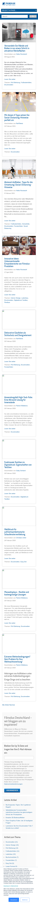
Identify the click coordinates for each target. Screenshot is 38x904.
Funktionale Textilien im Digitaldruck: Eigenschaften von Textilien (18, 465)
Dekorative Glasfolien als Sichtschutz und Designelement (17, 334)
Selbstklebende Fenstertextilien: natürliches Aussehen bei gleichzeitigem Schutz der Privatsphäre (19, 812)
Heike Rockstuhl (21, 54)
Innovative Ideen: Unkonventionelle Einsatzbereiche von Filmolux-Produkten (17, 262)
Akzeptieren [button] (13, 900)
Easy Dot (23, 562)
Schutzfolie (25, 224)
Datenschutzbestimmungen (13, 784)
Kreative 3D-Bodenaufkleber (15, 817)
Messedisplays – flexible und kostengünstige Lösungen (16, 593)
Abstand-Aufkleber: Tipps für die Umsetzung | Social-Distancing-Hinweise (18, 185)
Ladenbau (24, 298)
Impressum (7, 886)
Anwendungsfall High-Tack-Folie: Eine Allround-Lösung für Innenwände (18, 400)
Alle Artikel (5, 705)
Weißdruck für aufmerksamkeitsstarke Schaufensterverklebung (14, 532)
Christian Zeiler (21, 538)
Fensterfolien (18, 226)
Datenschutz (14, 886)
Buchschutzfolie (12, 857)
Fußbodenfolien (26, 82)
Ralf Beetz (19, 123)
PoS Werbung (15, 82)
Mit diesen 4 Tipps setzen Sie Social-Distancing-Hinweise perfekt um (16, 118)
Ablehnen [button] (25, 900)
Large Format (11, 866)
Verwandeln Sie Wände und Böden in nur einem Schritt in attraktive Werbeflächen (16, 48)
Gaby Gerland (21, 470)
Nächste (12, 705)
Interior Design (16, 298)
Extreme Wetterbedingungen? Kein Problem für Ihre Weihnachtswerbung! (17, 659)
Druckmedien (8, 85)
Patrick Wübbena (22, 406)
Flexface (7, 302)
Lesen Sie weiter (9, 79)
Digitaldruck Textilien (21, 300)
